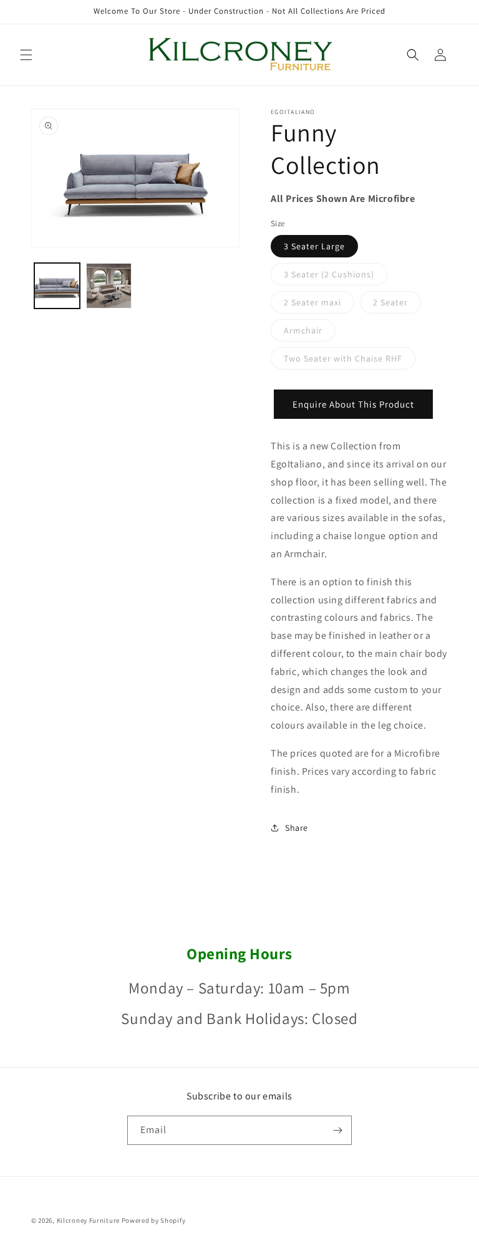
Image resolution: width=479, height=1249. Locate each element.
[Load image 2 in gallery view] (109, 286)
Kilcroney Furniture (88, 1220)
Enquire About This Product (353, 404)
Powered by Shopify (154, 1220)
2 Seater (397, 304)
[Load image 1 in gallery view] (57, 286)
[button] (26, 55)
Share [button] (296, 827)
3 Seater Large (314, 246)
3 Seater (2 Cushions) (335, 276)
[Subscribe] (337, 1130)
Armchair (310, 333)
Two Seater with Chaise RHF (349, 361)
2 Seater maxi (319, 304)
